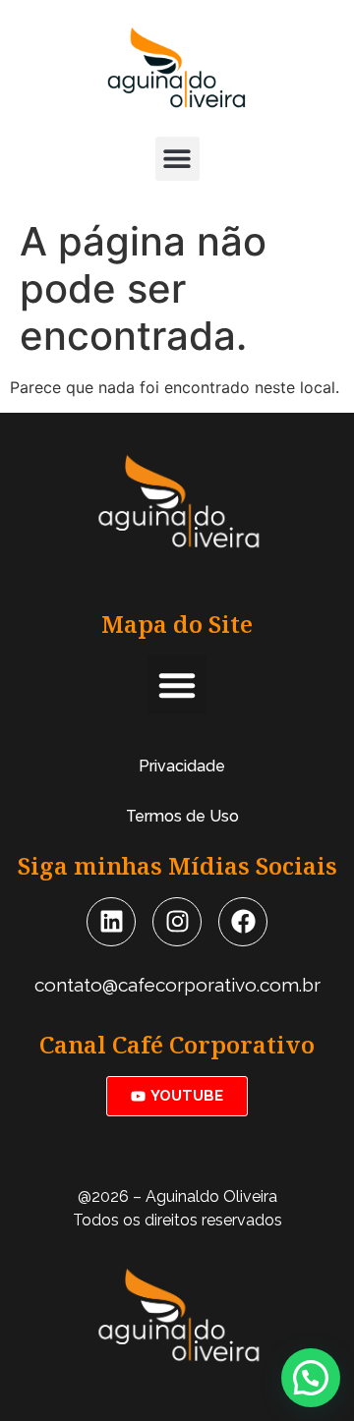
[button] (177, 159)
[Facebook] (242, 921)
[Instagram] (177, 921)
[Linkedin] (111, 921)
